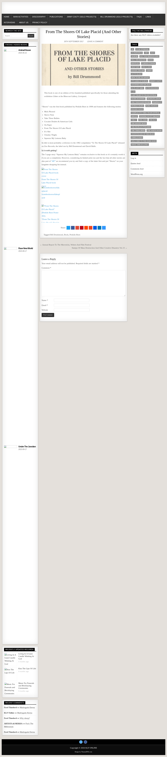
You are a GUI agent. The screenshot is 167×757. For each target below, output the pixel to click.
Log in (133, 158)
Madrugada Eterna (27, 707)
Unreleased (136, 138)
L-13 (133, 92)
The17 (133, 120)
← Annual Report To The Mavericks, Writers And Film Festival (65, 245)
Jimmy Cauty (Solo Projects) (81, 17)
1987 (146, 53)
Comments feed (137, 169)
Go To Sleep (136, 74)
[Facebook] (85, 742)
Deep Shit (135, 67)
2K (132, 49)
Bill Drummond (56, 235)
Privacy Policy (39, 22)
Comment (46, 268)
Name (45, 300)
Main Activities (20, 17)
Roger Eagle (137, 109)
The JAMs (143, 120)
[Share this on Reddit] (86, 228)
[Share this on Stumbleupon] (90, 228)
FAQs (139, 17)
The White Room (154, 130)
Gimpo (149, 70)
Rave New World (25, 248)
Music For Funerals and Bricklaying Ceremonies (26, 685)
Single (134, 116)
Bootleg (135, 63)
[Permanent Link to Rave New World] (10, 345)
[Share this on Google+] (77, 228)
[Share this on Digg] (95, 228)
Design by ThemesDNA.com (83, 752)
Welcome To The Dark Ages (143, 141)
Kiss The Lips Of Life (27, 668)
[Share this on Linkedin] (99, 228)
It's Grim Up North (139, 81)
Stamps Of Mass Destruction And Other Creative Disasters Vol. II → (99, 248)
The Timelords (138, 130)
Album (134, 56)
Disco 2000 (146, 67)
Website (45, 310)
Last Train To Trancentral (143, 95)
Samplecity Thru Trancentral (145, 113)
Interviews (9, 22)
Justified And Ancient (141, 85)
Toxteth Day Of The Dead (142, 134)
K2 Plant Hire (137, 88)
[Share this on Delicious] (104, 228)
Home (6, 17)
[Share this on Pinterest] (82, 228)
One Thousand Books (140, 102)
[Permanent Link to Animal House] (10, 147)
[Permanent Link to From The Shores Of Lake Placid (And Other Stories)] (83, 65)
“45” (53, 161)
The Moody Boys (138, 123)
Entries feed (135, 163)
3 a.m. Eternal (142, 49)
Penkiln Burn (75, 235)
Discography (39, 17)
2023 (152, 53)
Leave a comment (95, 41)
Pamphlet (157, 102)
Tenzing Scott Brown (149, 116)
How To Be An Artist (140, 78)
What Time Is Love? (139, 145)
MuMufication (153, 99)
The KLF (152, 120)
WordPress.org (137, 174)
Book (66, 235)
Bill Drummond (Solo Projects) (116, 17)
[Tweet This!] (68, 228)
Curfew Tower (148, 63)
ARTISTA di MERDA (13, 724)
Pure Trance (151, 106)
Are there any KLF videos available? (146, 35)
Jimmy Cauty (156, 81)
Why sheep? (25, 718)
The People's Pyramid (140, 127)
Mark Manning (138, 99)
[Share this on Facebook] (73, 228)
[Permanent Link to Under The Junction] (10, 543)
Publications (56, 17)
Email (45, 305)
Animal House (24, 50)
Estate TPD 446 (137, 70)
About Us (23, 22)
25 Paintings (136, 53)
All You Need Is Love (149, 56)
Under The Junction (27, 446)
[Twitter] (81, 742)
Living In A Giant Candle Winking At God (26, 656)
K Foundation (152, 88)
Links (148, 17)
